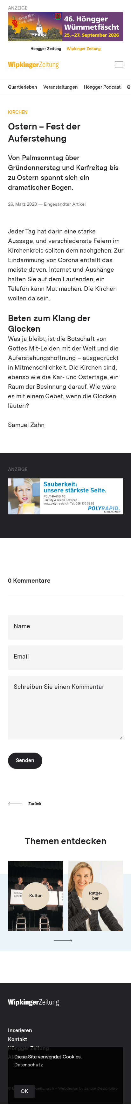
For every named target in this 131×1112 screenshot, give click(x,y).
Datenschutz (28, 1065)
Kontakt (17, 1039)
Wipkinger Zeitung (83, 49)
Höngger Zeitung (46, 49)
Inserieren (20, 1031)
